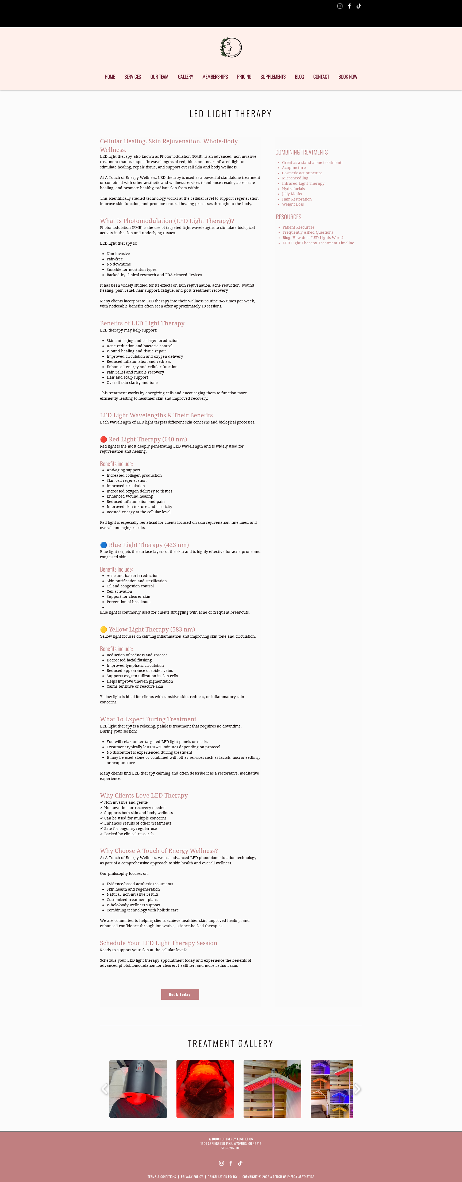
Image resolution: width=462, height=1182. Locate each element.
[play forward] (357, 1089)
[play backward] (105, 1089)
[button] (138, 1089)
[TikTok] (358, 6)
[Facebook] (349, 6)
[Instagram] (340, 6)
